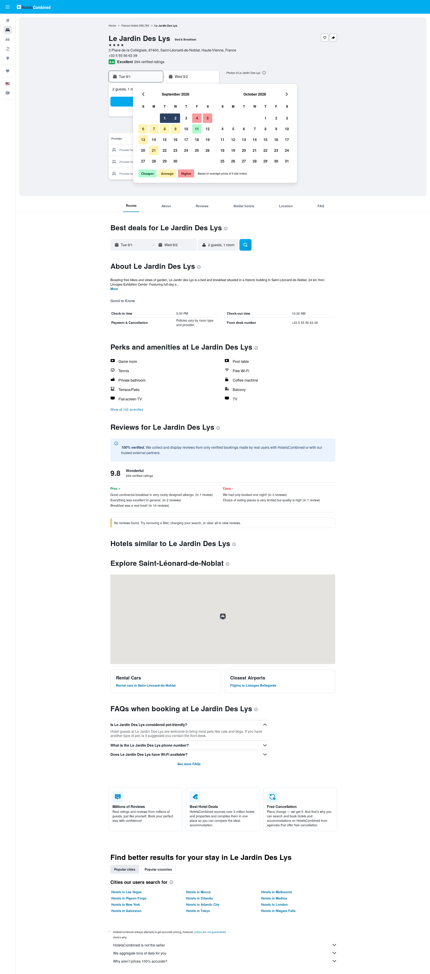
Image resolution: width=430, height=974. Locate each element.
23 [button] (175, 150)
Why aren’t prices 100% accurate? (140, 961)
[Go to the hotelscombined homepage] (33, 7)
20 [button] (143, 150)
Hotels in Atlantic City (202, 904)
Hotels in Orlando (199, 898)
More (114, 288)
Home (112, 25)
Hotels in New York (125, 904)
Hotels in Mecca (198, 892)
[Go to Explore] (7, 58)
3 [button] (186, 118)
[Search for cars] (7, 39)
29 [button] (165, 161)
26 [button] (208, 150)
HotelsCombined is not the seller (139, 945)
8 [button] (165, 128)
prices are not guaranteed (210, 932)
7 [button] (154, 128)
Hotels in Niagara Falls (278, 910)
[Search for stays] (7, 30)
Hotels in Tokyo (198, 910)
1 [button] (165, 118)
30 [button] (175, 161)
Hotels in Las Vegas (126, 892)
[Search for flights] (7, 20)
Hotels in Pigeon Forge (128, 898)
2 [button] (175, 118)
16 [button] (175, 139)
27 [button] (143, 161)
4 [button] (197, 118)
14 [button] (154, 139)
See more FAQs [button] (189, 764)
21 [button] (154, 150)
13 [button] (143, 139)
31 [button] (287, 161)
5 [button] (208, 118)
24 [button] (186, 150)
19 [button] (208, 139)
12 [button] (208, 128)
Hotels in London (274, 904)
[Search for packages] (7, 48)
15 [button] (165, 139)
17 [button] (186, 139)
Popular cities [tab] (124, 869)
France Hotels (129, 25)
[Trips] (7, 70)
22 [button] (165, 150)
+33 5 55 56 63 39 (123, 55)
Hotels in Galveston (126, 910)
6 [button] (143, 128)
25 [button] (197, 150)
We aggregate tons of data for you (139, 953)
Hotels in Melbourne (276, 892)
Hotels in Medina (274, 898)
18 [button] (197, 139)
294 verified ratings (149, 61)
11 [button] (197, 128)
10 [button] (186, 128)
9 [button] (175, 128)
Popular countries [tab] (158, 869)
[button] (8, 7)
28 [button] (154, 161)
